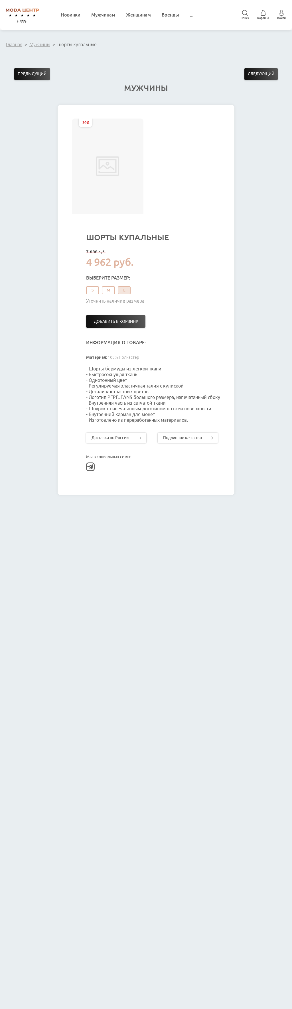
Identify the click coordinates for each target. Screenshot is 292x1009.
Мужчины (39, 44)
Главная (14, 44)
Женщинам (138, 14)
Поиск (245, 18)
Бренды (170, 14)
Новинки (70, 14)
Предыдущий (32, 74)
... (191, 14)
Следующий (261, 74)
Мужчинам (103, 14)
